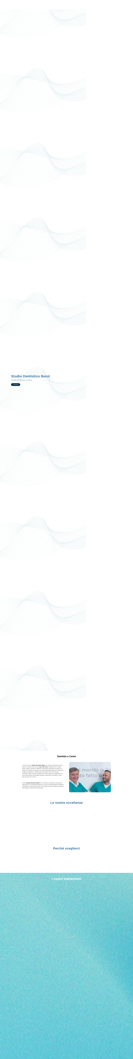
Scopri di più (54, 824)
